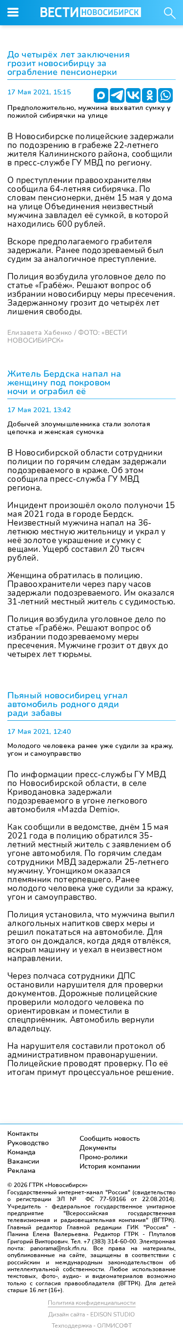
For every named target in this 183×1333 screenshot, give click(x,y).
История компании (110, 1166)
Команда (21, 1152)
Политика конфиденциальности (92, 1303)
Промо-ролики (103, 1157)
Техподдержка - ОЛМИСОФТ (92, 1326)
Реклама (21, 1170)
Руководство (28, 1143)
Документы (98, 1147)
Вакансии (23, 1161)
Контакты (23, 1133)
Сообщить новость (110, 1138)
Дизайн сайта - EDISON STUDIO (91, 1314)
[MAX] (101, 95)
